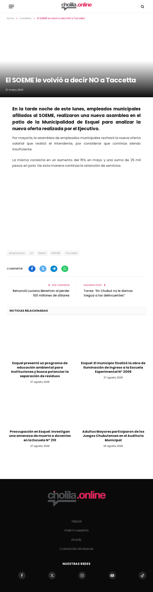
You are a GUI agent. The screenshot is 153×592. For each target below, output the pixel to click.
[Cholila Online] (76, 6)
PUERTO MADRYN (76, 530)
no (31, 253)
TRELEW (76, 521)
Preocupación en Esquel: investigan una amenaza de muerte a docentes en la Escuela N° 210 (40, 435)
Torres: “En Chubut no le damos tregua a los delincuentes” (108, 293)
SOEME (55, 253)
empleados (17, 253)
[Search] (142, 6)
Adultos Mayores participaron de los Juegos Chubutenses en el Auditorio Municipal (113, 435)
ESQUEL (77, 539)
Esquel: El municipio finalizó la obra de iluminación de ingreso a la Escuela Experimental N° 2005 (113, 367)
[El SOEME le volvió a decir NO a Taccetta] (76, 60)
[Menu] (11, 6)
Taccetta (71, 253)
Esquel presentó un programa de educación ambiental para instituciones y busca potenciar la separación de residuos (40, 369)
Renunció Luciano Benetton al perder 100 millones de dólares (41, 293)
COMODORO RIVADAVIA (76, 549)
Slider (42, 253)
